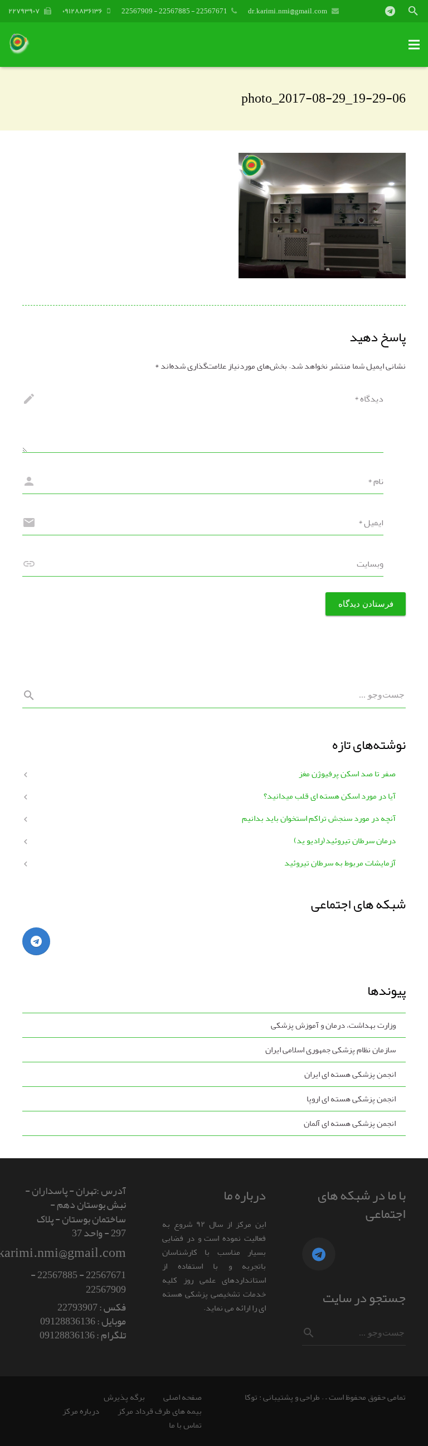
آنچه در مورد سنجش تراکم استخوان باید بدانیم (319, 818)
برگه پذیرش (124, 1397)
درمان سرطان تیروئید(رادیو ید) (345, 841)
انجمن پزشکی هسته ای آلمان (350, 1123)
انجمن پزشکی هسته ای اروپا (351, 1099)
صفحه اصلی (182, 1397)
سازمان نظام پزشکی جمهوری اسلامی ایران (330, 1050)
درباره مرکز (80, 1411)
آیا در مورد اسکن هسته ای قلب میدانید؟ (330, 796)
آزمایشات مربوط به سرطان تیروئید (340, 863)
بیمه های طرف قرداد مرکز (160, 1411)
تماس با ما (185, 1425)
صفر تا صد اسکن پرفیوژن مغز (347, 774)
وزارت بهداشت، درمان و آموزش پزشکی (333, 1025)
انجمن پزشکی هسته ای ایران (350, 1074)
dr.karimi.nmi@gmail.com (287, 11)
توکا (251, 1397)
